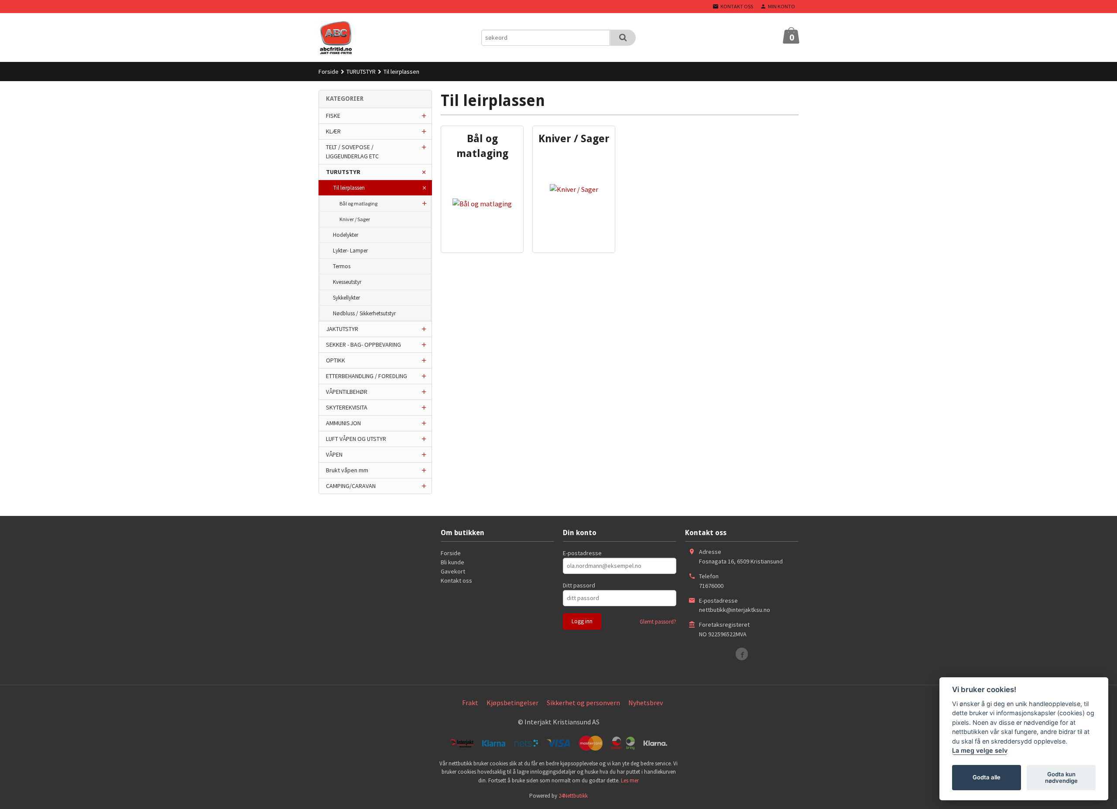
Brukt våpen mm (347, 470)
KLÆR (333, 131)
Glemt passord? (658, 621)
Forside (329, 71)
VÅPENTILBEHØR (346, 392)
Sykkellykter (346, 297)
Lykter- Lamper (350, 250)
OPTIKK (335, 360)
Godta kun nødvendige (1061, 778)
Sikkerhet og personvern (583, 702)
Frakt (470, 702)
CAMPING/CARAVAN (351, 486)
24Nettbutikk (573, 795)
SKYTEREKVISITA (346, 407)
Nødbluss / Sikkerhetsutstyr (364, 313)
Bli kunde (452, 562)
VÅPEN (334, 454)
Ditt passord (579, 585)
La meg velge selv (979, 750)
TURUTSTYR (343, 172)
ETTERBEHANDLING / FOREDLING (366, 376)
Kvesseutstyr (347, 282)
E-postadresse (582, 553)
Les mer (630, 780)
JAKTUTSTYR (342, 329)
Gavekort (453, 571)
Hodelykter (345, 235)
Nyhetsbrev (645, 702)
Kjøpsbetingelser (512, 702)
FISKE (333, 115)
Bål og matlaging (358, 203)
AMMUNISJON (343, 423)
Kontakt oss (456, 580)
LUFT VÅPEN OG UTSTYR (356, 439)
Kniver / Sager (354, 219)
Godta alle (987, 777)
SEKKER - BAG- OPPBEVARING (363, 344)
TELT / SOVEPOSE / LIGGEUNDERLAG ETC (352, 151)
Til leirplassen (349, 187)
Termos (341, 266)
